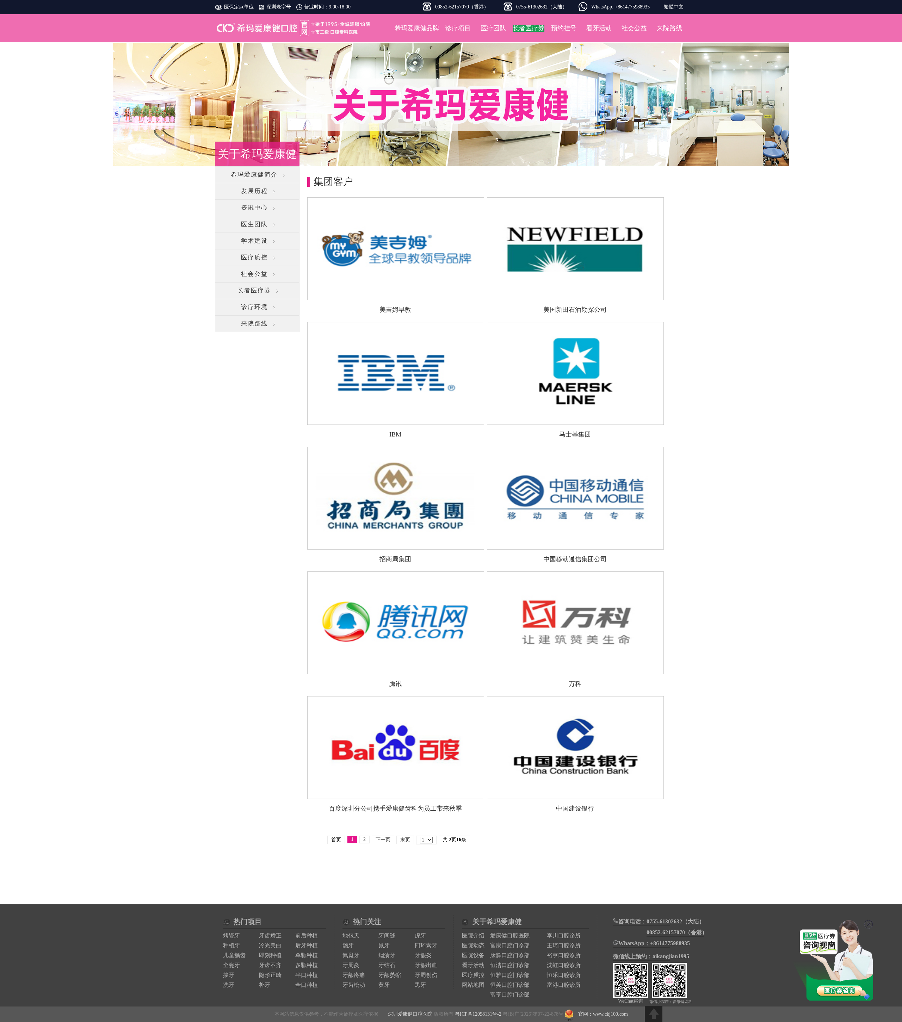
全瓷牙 (231, 965)
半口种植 (306, 975)
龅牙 (348, 945)
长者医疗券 (254, 290)
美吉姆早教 (395, 309)
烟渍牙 (386, 955)
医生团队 (254, 224)
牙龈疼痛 (353, 975)
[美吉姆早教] (395, 294)
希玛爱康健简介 (254, 174)
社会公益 (634, 28)
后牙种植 (306, 945)
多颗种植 (306, 965)
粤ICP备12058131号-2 (478, 1014)
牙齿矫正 (270, 936)
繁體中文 (674, 7)
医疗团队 (493, 28)
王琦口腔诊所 (564, 945)
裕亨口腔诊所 (564, 955)
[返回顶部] (653, 1014)
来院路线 (669, 28)
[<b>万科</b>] (575, 668)
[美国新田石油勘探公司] (575, 294)
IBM (395, 434)
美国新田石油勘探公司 (575, 309)
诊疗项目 (458, 28)
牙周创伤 (426, 975)
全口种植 (306, 985)
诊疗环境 (254, 307)
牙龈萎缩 (389, 975)
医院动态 (473, 945)
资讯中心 (254, 207)
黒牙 (420, 985)
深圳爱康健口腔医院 (294, 28)
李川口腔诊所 (564, 936)
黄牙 (384, 985)
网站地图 (473, 985)
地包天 (350, 936)
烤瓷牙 (231, 936)
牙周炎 (350, 965)
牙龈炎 (423, 955)
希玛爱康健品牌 (417, 28)
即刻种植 (270, 955)
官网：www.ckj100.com (603, 1014)
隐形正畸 (270, 975)
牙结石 (386, 965)
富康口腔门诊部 (510, 945)
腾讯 (395, 683)
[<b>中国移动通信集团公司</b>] (575, 544)
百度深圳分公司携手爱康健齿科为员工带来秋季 (395, 808)
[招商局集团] (395, 544)
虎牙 (420, 936)
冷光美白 (270, 945)
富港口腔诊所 (564, 985)
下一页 (383, 839)
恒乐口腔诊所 (564, 975)
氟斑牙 (350, 955)
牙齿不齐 (270, 965)
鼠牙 (384, 945)
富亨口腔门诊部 (510, 995)
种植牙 (231, 945)
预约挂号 (563, 28)
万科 (575, 683)
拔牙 (228, 975)
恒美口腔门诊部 (510, 985)
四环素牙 (426, 945)
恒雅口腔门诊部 (510, 975)
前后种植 (306, 936)
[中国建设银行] (575, 793)
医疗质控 (254, 257)
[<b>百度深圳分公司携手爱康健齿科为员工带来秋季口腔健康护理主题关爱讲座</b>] (395, 793)
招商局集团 (395, 559)
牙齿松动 (353, 985)
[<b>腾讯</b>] (395, 668)
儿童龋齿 (234, 955)
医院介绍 (473, 936)
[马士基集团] (575, 419)
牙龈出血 (426, 965)
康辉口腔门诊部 (510, 955)
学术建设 (254, 240)
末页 (405, 839)
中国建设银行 (575, 808)
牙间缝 (386, 936)
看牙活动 (599, 28)
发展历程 (254, 191)
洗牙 (228, 985)
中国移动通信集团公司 (575, 559)
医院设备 (473, 955)
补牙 (264, 985)
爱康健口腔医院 (510, 936)
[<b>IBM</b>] (395, 419)
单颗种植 (306, 955)
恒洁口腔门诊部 (510, 965)
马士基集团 (575, 434)
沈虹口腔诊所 (564, 965)
